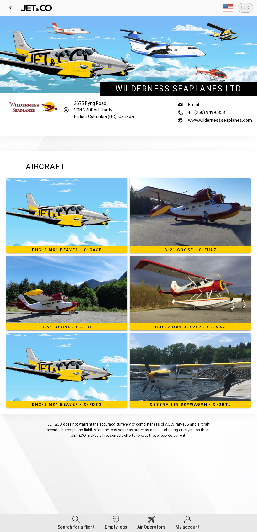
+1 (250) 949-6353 (206, 112)
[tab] (76, 523)
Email (193, 104)
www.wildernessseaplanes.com (220, 120)
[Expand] (228, 8)
